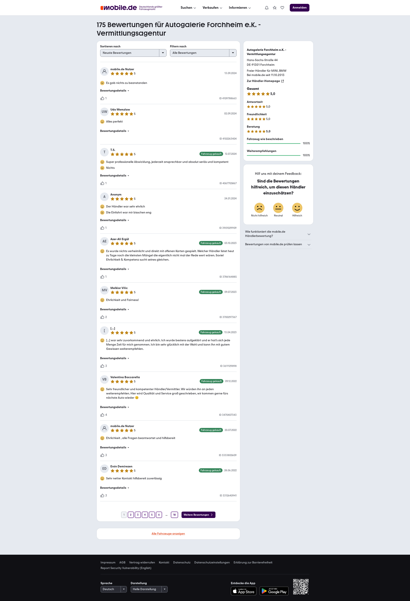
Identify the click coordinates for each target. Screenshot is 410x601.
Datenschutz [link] (181, 562)
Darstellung (139, 583)
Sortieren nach (110, 46)
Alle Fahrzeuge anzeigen (168, 533)
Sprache (106, 583)
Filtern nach (178, 46)
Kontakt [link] (164, 562)
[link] (274, 7)
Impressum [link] (108, 562)
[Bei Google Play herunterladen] (274, 591)
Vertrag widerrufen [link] (142, 562)
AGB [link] (122, 562)
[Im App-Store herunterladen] (244, 591)
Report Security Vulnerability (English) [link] (126, 568)
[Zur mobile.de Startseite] (135, 7)
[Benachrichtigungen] (266, 8)
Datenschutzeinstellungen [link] (212, 562)
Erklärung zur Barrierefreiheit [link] (253, 562)
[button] (168, 91)
